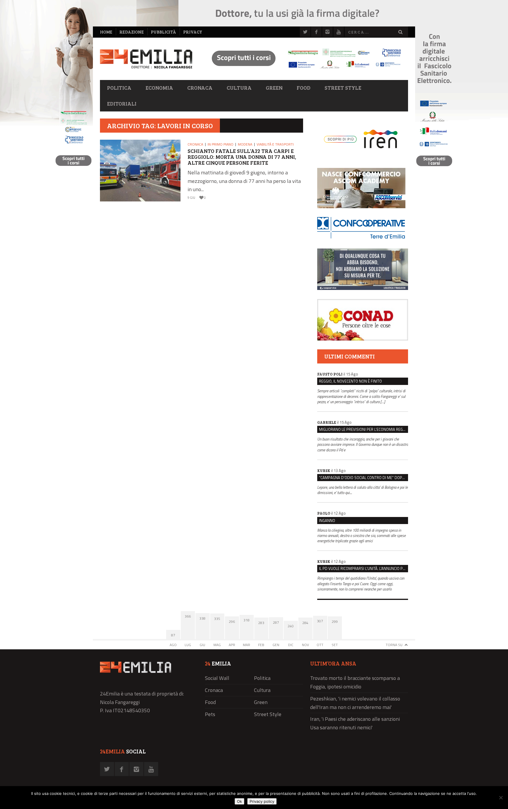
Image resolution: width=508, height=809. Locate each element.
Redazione (131, 32)
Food (303, 87)
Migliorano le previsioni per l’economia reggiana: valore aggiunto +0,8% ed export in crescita (363, 429)
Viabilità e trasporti (275, 144)
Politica (119, 87)
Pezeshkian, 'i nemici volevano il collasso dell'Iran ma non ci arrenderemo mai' (355, 703)
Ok (239, 801)
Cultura (239, 87)
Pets (210, 714)
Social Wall (217, 678)
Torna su (394, 645)
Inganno (327, 520)
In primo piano (220, 144)
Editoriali (121, 103)
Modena (245, 144)
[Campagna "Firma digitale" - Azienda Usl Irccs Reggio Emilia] (303, 69)
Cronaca (200, 87)
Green (274, 87)
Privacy (192, 32)
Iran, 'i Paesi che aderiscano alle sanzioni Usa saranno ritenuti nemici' (355, 723)
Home (106, 32)
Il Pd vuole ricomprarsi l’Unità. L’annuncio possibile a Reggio (363, 568)
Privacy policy (262, 801)
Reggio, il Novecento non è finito (350, 381)
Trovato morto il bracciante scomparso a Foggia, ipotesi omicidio (355, 682)
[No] (501, 797)
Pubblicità (163, 32)
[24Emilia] (146, 59)
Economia (159, 87)
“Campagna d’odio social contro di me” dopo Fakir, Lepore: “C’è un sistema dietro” (363, 478)
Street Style (343, 87)
